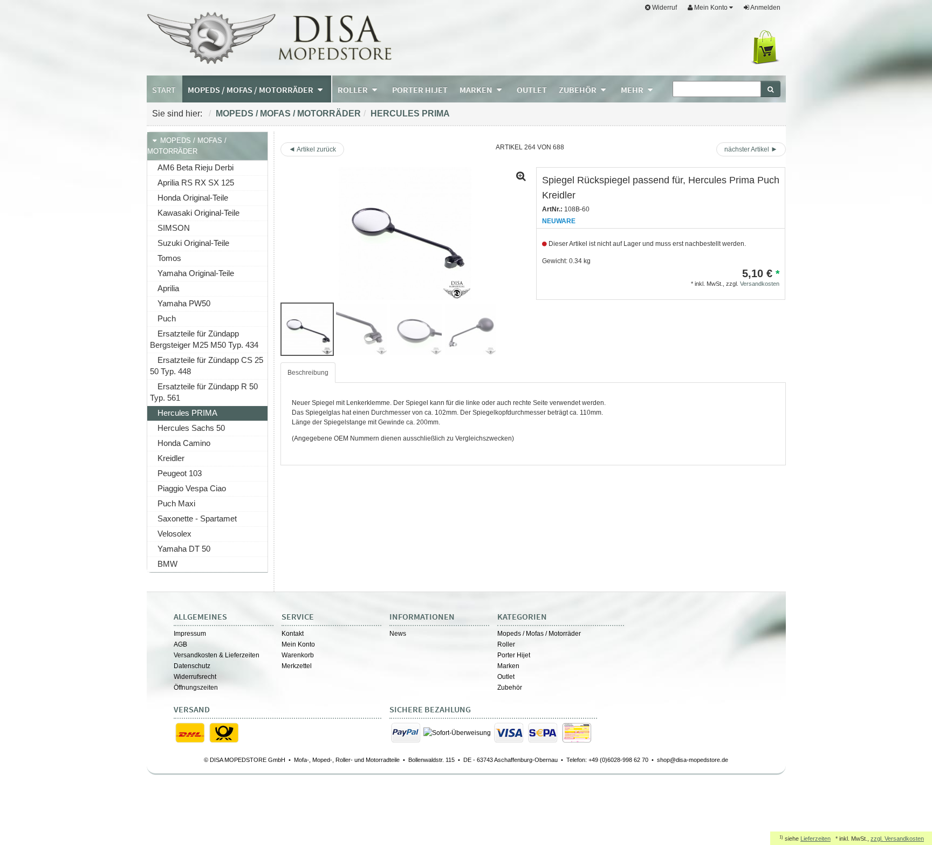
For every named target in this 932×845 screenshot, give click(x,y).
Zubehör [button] (578, 89)
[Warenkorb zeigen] (767, 47)
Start (164, 89)
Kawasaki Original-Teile (198, 212)
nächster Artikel (747, 149)
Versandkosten (759, 283)
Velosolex (174, 533)
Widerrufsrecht (195, 677)
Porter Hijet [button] (420, 89)
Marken (508, 666)
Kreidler (170, 458)
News (397, 633)
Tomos (169, 258)
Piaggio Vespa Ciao (191, 488)
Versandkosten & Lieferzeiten (216, 655)
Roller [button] (353, 89)
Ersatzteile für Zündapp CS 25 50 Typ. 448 (206, 365)
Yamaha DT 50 (183, 548)
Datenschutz (192, 666)
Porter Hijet (513, 655)
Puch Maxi (176, 503)
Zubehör (509, 687)
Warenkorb (298, 655)
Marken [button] (477, 89)
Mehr (633, 89)
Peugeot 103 (179, 473)
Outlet (506, 677)
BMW (167, 563)
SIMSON (173, 227)
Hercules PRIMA (410, 113)
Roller (506, 644)
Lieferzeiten (815, 838)
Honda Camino (183, 443)
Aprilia (168, 288)
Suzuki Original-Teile (193, 243)
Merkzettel (297, 666)
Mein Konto (298, 644)
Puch (166, 318)
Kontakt (293, 633)
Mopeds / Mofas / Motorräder (288, 113)
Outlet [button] (532, 89)
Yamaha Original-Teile (195, 273)
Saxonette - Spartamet (197, 518)
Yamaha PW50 (183, 303)
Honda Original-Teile (192, 197)
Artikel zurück (316, 149)
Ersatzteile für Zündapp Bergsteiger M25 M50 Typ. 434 (204, 339)
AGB (180, 644)
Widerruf (663, 7)
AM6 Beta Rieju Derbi (195, 167)
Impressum (190, 633)
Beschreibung (307, 372)
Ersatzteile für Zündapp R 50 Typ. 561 (204, 392)
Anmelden (764, 7)
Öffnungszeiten (196, 687)
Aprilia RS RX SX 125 (195, 182)
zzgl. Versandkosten (897, 838)
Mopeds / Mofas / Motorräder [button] (251, 89)
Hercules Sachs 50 (191, 427)
